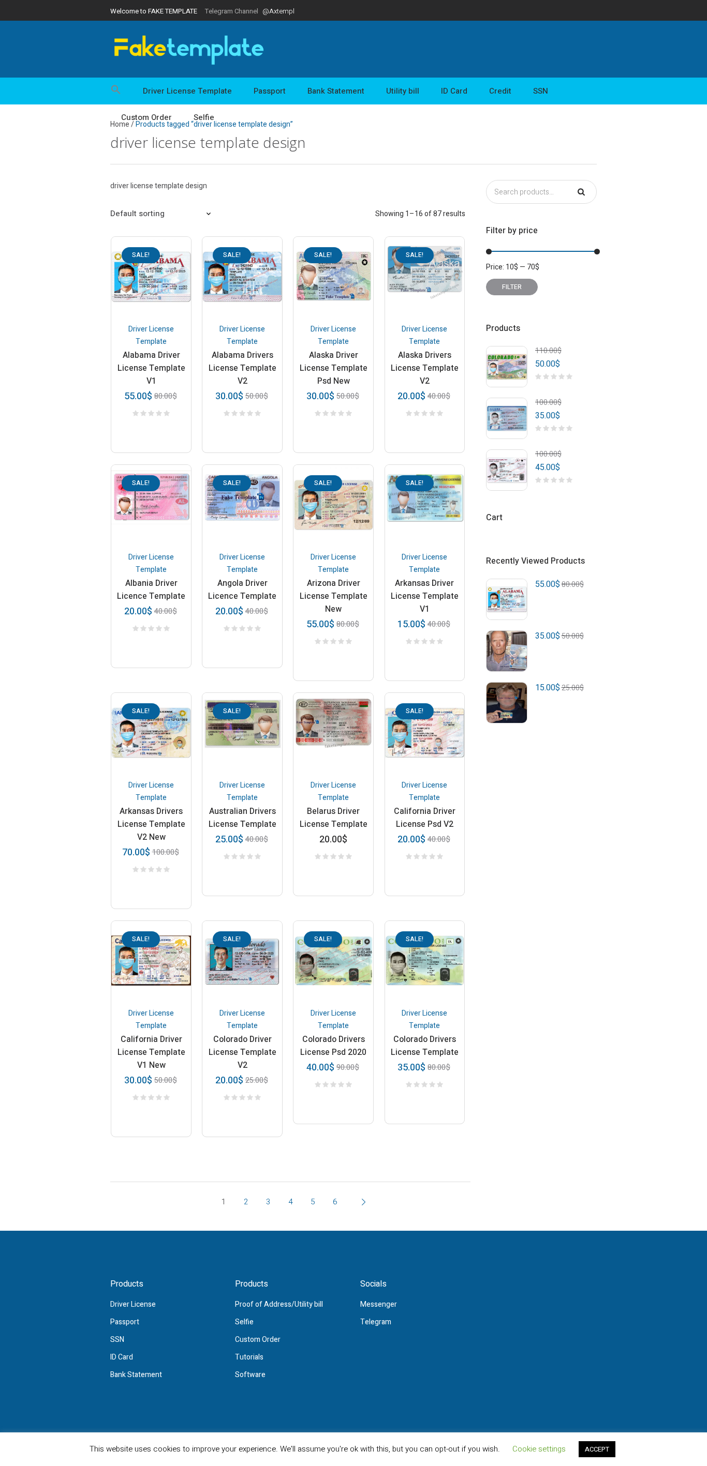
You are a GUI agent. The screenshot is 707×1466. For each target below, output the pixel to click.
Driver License (133, 1304)
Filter (512, 287)
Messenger (378, 1304)
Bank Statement (136, 1374)
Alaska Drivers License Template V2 (425, 368)
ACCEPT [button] (597, 1449)
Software (250, 1374)
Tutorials (249, 1357)
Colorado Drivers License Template (425, 1046)
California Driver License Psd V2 (424, 817)
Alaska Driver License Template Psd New (333, 368)
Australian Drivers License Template (242, 817)
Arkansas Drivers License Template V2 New (151, 824)
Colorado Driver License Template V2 (242, 1052)
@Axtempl (278, 11)
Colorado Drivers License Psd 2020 (333, 1046)
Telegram (375, 1322)
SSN (117, 1339)
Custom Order (258, 1339)
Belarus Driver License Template (333, 817)
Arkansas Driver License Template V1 (425, 596)
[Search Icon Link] (121, 91)
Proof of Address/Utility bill (279, 1304)
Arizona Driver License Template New (333, 596)
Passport (124, 1322)
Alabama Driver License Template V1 (151, 368)
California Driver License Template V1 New (151, 1052)
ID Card (121, 1357)
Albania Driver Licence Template (151, 589)
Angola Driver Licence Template (242, 589)
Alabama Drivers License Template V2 (242, 368)
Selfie (244, 1322)
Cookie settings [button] (539, 1449)
